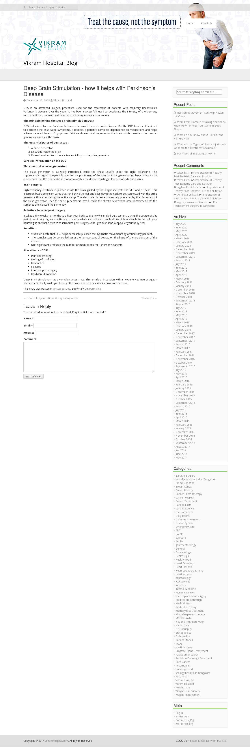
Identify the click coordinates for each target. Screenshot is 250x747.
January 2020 (183, 245)
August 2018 (183, 304)
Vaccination (182, 676)
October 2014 (184, 439)
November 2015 (185, 395)
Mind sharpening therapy (190, 614)
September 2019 (185, 256)
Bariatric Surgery (185, 475)
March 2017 (183, 348)
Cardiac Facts (183, 505)
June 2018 (181, 311)
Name (28, 318)
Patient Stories (184, 640)
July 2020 (181, 224)
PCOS (179, 643)
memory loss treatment (190, 610)
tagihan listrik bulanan (189, 187)
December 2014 (185, 432)
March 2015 (183, 421)
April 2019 (181, 275)
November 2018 (185, 293)
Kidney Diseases (185, 592)
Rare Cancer (183, 662)
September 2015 (185, 402)
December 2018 (185, 289)
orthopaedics (183, 632)
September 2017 (185, 340)
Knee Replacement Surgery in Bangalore (196, 203)
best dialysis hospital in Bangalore (196, 479)
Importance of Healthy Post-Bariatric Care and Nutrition (198, 174)
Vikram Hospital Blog (50, 62)
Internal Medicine (186, 589)
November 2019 (185, 253)
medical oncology (186, 607)
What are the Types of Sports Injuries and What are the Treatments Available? (200, 146)
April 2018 (181, 318)
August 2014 (183, 446)
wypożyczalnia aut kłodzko (192, 202)
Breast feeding (184, 490)
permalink (95, 288)
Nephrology (182, 625)
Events (179, 534)
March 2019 (183, 278)
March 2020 (183, 238)
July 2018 (181, 308)
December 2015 (185, 391)
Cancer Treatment (186, 501)
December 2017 (185, 333)
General (180, 548)
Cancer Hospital (185, 497)
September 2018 (185, 300)
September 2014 (185, 443)
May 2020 (181, 231)
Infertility (181, 585)
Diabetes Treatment (187, 519)
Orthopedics (183, 636)
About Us (206, 23)
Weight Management (188, 694)
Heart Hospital (184, 567)
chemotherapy (184, 512)
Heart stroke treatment (189, 570)
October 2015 (184, 399)
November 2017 (185, 337)
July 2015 (181, 410)
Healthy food (183, 559)
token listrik (183, 172)
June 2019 (181, 267)
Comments (185, 720)
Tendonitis (149, 298)
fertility (180, 541)
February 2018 (184, 326)
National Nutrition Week (190, 621)
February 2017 (184, 351)
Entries (182, 716)
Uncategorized (61, 288)
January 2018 (183, 329)
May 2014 (181, 457)
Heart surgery (184, 574)
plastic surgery (184, 647)
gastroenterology (186, 545)
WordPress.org (184, 723)
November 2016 (185, 359)
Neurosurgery (184, 629)
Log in (179, 712)
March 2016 (183, 381)
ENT (178, 530)
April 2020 (181, 234)
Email (28, 325)
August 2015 (183, 406)
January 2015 (183, 428)
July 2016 (181, 370)
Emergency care (185, 526)
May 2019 (181, 271)
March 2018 (183, 322)
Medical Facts (184, 603)
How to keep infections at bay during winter (50, 298)
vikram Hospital (185, 683)
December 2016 (185, 355)
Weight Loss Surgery (188, 691)
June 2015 (181, 413)
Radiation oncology (187, 654)
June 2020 (181, 227)
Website (28, 332)
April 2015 (181, 417)
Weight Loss (183, 687)
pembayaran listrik (187, 194)
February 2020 (184, 242)
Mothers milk (183, 618)
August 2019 (183, 260)
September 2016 (185, 366)
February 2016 (184, 384)
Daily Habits (183, 515)
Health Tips (182, 556)
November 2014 (185, 435)
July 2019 (181, 264)
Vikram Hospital (62, 100)
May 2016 (181, 373)
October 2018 (184, 297)
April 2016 (181, 377)
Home (190, 23)
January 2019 (183, 286)
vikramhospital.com (56, 740)
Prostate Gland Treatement (192, 651)
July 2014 (181, 450)
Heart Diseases (185, 563)
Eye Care (181, 537)
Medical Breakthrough (189, 599)
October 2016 (184, 362)
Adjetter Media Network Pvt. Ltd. (207, 740)
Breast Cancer (184, 486)
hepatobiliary (183, 578)
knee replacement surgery (191, 596)
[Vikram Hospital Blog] (44, 46)
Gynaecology (183, 552)
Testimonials (183, 665)
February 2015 (184, 424)
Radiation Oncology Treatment (194, 658)
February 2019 (184, 282)
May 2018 (181, 315)
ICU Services (183, 581)
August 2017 (183, 344)
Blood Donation (185, 483)
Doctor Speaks (184, 523)
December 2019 (185, 249)
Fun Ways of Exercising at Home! (196, 153)
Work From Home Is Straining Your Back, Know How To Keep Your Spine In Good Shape (200, 125)
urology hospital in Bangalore (193, 673)
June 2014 (181, 454)
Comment (29, 339)
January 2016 (183, 388)
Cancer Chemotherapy (189, 494)
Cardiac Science (185, 508)
